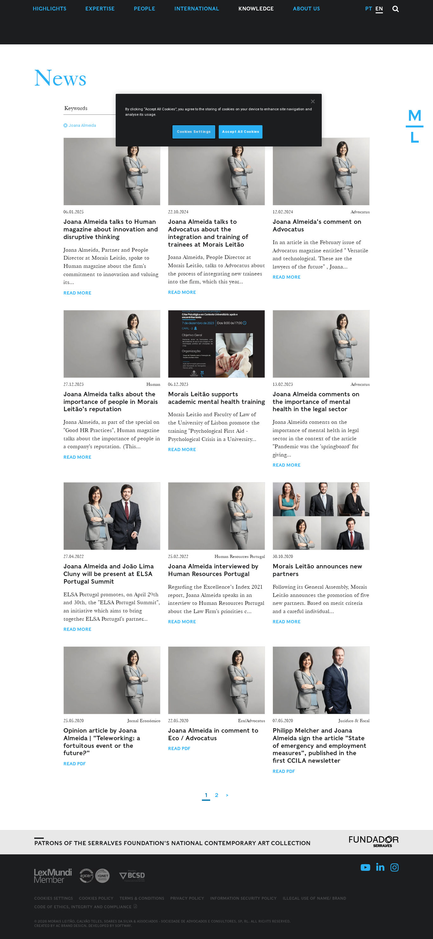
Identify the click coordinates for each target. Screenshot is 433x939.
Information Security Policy (243, 898)
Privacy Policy (187, 898)
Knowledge (256, 9)
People (144, 9)
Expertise (100, 9)
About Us (306, 9)
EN (379, 9)
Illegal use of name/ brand (314, 898)
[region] (219, 120)
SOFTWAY (123, 926)
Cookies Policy (96, 898)
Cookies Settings (53, 898)
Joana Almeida (82, 125)
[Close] (313, 101)
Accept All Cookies (240, 131)
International (196, 9)
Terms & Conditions (142, 898)
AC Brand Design (71, 926)
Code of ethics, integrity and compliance (83, 906)
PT (368, 9)
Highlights (49, 9)
